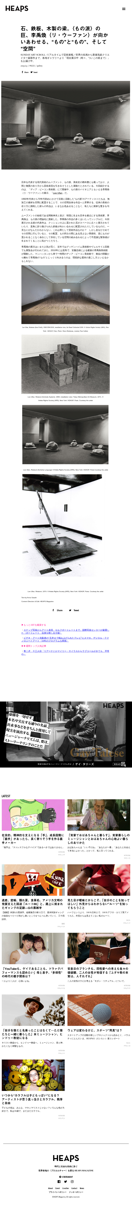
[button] (66, 1177)
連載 (63, 923)
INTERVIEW (61, 852)
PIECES (32, 65)
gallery (39, 65)
